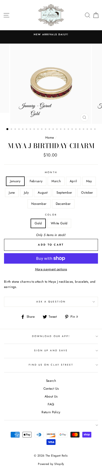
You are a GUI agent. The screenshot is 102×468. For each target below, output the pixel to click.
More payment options (51, 269)
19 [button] (76, 129)
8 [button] (34, 129)
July (26, 192)
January (15, 181)
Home (49, 137)
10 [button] (42, 129)
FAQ (51, 404)
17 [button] (69, 129)
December (63, 203)
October (87, 192)
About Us (51, 396)
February (36, 181)
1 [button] (7, 129)
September (64, 192)
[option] (51, 34)
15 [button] (61, 129)
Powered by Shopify (51, 464)
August (42, 192)
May (89, 181)
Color (51, 214)
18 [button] (72, 129)
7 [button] (31, 129)
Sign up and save (51, 350)
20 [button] (80, 129)
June (12, 192)
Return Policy (51, 412)
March (56, 181)
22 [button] (88, 129)
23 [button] (91, 129)
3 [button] (15, 129)
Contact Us (51, 388)
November (39, 203)
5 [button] (23, 129)
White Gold (59, 223)
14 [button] (57, 129)
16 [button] (65, 129)
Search (51, 380)
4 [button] (19, 129)
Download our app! (51, 336)
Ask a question (51, 301)
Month (51, 172)
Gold (38, 223)
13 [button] (53, 129)
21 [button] (84, 129)
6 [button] (27, 129)
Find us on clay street (51, 365)
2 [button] (12, 129)
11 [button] (46, 129)
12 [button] (50, 129)
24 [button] (95, 129)
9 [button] (38, 129)
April (73, 181)
